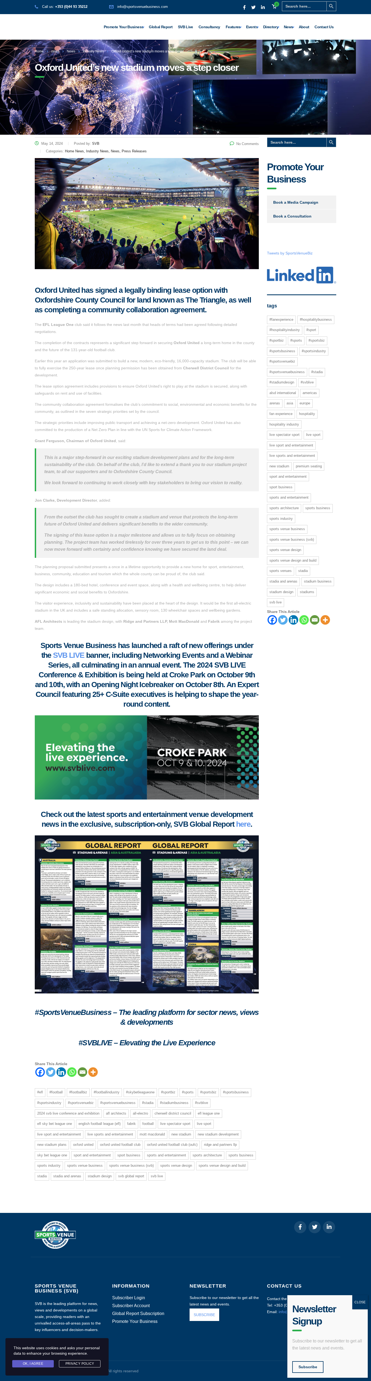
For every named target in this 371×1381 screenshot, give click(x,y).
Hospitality (307, 414)
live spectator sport (175, 1124)
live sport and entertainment (59, 1134)
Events (252, 27)
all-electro (140, 1113)
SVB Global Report (131, 1176)
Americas (310, 393)
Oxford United (83, 1145)
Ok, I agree (33, 1364)
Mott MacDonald (152, 1134)
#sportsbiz (208, 1092)
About (304, 27)
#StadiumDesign (281, 382)
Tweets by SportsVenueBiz (290, 253)
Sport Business (128, 1155)
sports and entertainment (166, 1155)
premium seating (309, 466)
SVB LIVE (68, 655)
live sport (204, 1124)
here (243, 824)
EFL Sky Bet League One (54, 1124)
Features (233, 27)
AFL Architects (116, 1113)
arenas (274, 403)
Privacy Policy (79, 1364)
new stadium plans (52, 1145)
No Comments (247, 144)
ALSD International (282, 393)
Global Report (160, 27)
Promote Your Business (124, 27)
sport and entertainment (92, 1155)
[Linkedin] (61, 1072)
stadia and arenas (67, 1176)
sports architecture (207, 1155)
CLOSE (360, 1302)
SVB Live (185, 27)
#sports (188, 1092)
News (288, 27)
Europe (305, 403)
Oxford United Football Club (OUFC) (172, 1145)
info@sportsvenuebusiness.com (142, 7)
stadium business (318, 581)
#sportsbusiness (236, 1092)
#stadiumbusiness (174, 1103)
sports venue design (176, 1165)
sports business (240, 1155)
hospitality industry (284, 424)
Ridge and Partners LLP (220, 1145)
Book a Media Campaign (295, 202)
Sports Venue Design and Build (222, 1165)
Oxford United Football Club (120, 1145)
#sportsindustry (49, 1103)
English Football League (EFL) (99, 1124)
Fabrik (131, 1124)
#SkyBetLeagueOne (140, 1092)
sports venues (280, 571)
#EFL (40, 1092)
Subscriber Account (131, 1306)
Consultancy (209, 27)
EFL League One (209, 1113)
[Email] (82, 1072)
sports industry (49, 1165)
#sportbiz (168, 1092)
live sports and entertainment (110, 1134)
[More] (93, 1072)
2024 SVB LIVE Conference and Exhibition (68, 1113)
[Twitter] (50, 1072)
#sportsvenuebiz (81, 1103)
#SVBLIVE (201, 1103)
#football (56, 1092)
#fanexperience (281, 319)
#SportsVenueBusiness (118, 1103)
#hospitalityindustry (284, 330)
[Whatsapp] (72, 1072)
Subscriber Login (128, 1298)
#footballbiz (78, 1092)
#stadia (147, 1103)
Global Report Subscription (138, 1313)
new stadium (181, 1134)
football (148, 1124)
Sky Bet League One (52, 1155)
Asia (290, 403)
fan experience (281, 414)
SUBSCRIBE (204, 1315)
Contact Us (324, 27)
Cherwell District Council (173, 1113)
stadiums (307, 592)
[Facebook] (40, 1072)
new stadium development (218, 1134)
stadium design (100, 1176)
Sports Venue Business (85, 1165)
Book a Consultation (292, 216)
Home (39, 51)
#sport (311, 330)
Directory (270, 27)
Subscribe (307, 1367)
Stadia (42, 1176)
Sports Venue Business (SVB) (131, 1165)
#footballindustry (107, 1092)
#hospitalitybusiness (316, 319)
